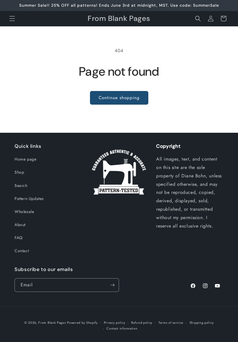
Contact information (122, 328)
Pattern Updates (29, 198)
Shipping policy (202, 322)
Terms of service (170, 322)
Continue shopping (119, 97)
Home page (25, 159)
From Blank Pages (52, 322)
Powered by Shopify (82, 322)
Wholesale (24, 211)
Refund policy (141, 322)
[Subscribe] (112, 285)
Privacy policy (114, 322)
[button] (12, 18)
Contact (22, 251)
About (20, 225)
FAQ (19, 238)
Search (21, 185)
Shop (19, 172)
